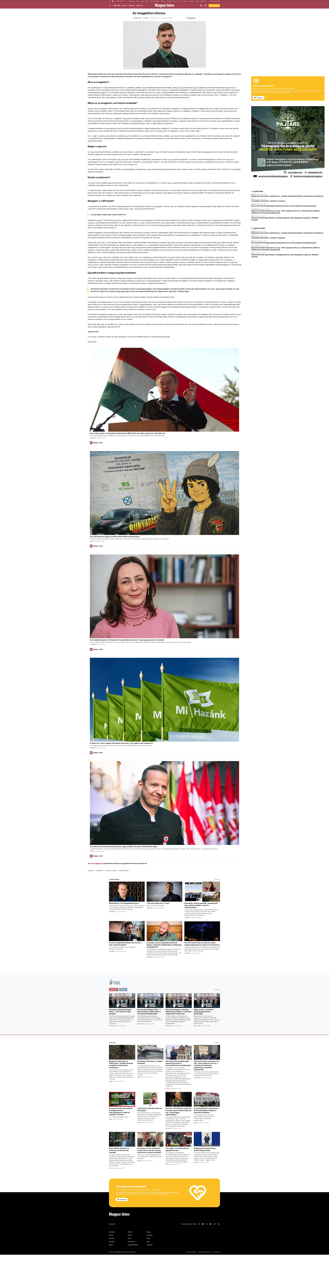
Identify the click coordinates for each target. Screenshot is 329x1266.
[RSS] (124, 1)
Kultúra (175, 1)
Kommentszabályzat (191, 1252)
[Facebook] (110, 1)
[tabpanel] (164, 1011)
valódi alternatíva (124, 870)
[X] (115, 1)
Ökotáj (191, 1)
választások (99, 870)
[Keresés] (205, 5)
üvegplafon (91, 870)
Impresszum (112, 1224)
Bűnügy (163, 1)
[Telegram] (118, 1)
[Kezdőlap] (164, 5)
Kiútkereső (203, 1)
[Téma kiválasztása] (201, 5)
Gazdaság (169, 1)
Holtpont (130, 1232)
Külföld (142, 1)
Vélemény (131, 1)
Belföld (137, 1)
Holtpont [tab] (123, 989)
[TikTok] (121, 1)
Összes (217, 879)
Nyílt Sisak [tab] (113, 989)
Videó (147, 1)
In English (196, 1)
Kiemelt (124, 5)
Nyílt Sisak (139, 5)
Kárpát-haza (131, 1241)
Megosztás (191, 18)
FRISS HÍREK (117, 5)
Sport (179, 1)
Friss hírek (112, 1232)
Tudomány (185, 1)
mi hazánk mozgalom (111, 870)
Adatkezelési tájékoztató (204, 1252)
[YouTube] (113, 1)
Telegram (98, 863)
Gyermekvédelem (155, 1)
